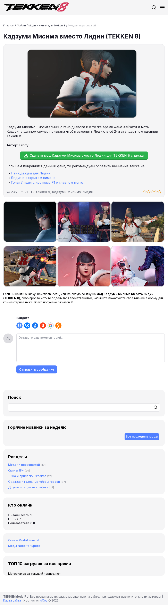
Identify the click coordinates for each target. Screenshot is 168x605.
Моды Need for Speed (24, 545)
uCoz (44, 600)
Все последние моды (142, 436)
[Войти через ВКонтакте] (27, 325)
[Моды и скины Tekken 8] (36, 7)
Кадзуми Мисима (66, 192)
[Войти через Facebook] (35, 325)
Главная (8, 25)
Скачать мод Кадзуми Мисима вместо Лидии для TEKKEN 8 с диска (87, 155)
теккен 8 (43, 192)
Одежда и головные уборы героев (34, 481)
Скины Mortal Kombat (23, 540)
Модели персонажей (82, 25)
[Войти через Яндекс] (43, 325)
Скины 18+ (16, 470)
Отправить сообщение (36, 369)
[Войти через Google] (51, 325)
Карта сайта (12, 600)
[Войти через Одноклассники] (58, 325)
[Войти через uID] (19, 325)
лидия (88, 192)
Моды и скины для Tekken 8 (46, 25)
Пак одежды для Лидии (30, 173)
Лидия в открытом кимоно (33, 178)
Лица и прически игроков (27, 476)
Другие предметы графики (28, 487)
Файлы (21, 25)
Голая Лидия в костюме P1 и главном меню (47, 182)
